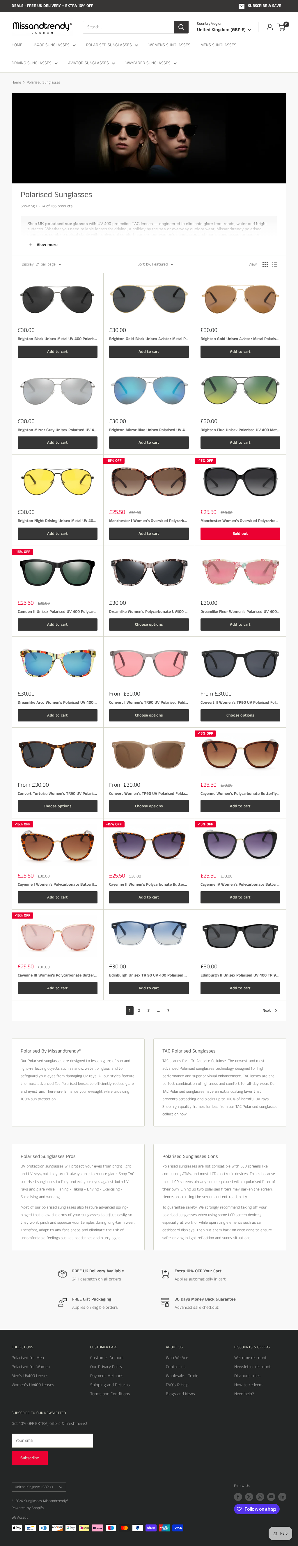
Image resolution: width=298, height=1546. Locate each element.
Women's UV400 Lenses (33, 1385)
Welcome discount (250, 1358)
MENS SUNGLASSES (218, 45)
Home (16, 82)
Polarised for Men (28, 1358)
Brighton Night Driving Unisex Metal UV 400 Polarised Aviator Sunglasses (57, 521)
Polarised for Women (31, 1367)
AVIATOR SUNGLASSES (88, 63)
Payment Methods (106, 1376)
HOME (17, 45)
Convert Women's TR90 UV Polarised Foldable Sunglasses (149, 794)
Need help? (244, 1394)
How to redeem (248, 1385)
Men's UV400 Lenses (30, 1376)
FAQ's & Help (177, 1385)
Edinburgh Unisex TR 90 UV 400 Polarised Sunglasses (149, 975)
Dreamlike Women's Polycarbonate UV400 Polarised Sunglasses (149, 612)
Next (266, 1010)
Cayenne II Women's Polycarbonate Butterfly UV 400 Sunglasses (149, 884)
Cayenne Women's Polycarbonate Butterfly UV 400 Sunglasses (240, 794)
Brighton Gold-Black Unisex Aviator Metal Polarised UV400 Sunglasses (149, 339)
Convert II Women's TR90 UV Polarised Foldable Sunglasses (240, 702)
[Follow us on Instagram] (260, 1497)
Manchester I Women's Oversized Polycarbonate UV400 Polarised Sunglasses (149, 521)
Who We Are (177, 1358)
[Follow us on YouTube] (271, 1497)
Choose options (149, 624)
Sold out (240, 534)
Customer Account (107, 1358)
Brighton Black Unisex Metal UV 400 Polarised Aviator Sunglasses (57, 339)
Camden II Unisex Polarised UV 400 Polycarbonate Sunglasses (57, 612)
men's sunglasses (222, 234)
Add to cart (57, 352)
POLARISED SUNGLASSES (109, 45)
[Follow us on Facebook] (238, 1497)
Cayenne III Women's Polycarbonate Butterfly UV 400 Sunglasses (57, 975)
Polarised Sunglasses (43, 82)
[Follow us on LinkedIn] (282, 1497)
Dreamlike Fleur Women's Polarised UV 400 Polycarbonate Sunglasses (240, 612)
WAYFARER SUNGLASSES (148, 63)
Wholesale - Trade (182, 1376)
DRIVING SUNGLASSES (32, 63)
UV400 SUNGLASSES (51, 45)
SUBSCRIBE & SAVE (264, 6)
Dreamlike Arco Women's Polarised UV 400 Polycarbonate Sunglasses (57, 702)
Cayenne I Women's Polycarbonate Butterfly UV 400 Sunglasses (57, 884)
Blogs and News (180, 1394)
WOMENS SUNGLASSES (169, 45)
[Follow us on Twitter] (249, 1497)
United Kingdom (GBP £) (34, 1487)
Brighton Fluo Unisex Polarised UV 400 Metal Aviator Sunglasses (240, 430)
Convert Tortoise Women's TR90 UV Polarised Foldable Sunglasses (57, 794)
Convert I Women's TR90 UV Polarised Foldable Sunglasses (149, 702)
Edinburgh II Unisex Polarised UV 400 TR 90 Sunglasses (240, 975)
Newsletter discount (252, 1367)
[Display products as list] (274, 264)
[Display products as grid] (265, 264)
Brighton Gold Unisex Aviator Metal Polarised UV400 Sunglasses (240, 339)
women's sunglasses (178, 234)
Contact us (176, 1367)
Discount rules (247, 1376)
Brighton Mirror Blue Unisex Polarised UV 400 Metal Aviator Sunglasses (149, 430)
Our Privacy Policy (106, 1367)
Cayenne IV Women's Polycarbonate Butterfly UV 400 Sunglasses (240, 884)
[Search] (181, 27)
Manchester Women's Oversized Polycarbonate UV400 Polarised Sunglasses (240, 521)
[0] (281, 27)
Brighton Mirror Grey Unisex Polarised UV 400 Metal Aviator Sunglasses (57, 430)
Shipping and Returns (110, 1385)
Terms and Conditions (110, 1394)
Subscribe (29, 1458)
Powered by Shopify (28, 1508)
